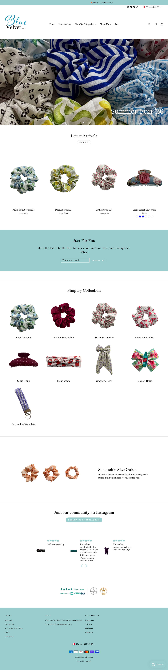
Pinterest (89, 632)
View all (84, 142)
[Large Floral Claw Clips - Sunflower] (137, 216)
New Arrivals (65, 24)
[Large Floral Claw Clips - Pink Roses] (146, 216)
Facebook (89, 628)
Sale (117, 24)
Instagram (89, 620)
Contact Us (9, 624)
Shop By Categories (85, 24)
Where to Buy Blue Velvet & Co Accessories (63, 620)
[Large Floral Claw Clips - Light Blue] (140, 216)
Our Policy (9, 636)
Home (52, 24)
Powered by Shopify (84, 661)
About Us (104, 24)
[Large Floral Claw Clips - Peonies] (149, 216)
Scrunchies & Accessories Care (58, 624)
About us (8, 620)
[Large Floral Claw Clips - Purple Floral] (152, 216)
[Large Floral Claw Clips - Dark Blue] (143, 216)
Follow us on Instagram (84, 520)
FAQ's (7, 632)
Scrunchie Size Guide (14, 628)
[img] (56, 540)
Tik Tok (88, 624)
